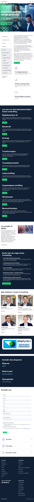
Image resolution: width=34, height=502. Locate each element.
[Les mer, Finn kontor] (31, 445)
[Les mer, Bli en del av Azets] (31, 452)
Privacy (19, 465)
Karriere (3, 469)
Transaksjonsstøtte (6, 65)
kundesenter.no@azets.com (7, 373)
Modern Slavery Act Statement (24, 467)
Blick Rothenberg (21, 493)
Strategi (4, 60)
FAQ (2, 476)
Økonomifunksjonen (6, 57)
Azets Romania (21, 487)
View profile (3, 311)
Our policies (20, 469)
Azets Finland (20, 484)
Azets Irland (20, 486)
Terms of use (20, 471)
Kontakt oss (4, 471)
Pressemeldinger (5, 473)
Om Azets (3, 462)
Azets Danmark (21, 482)
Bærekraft (4, 55)
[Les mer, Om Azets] (31, 439)
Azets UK (20, 491)
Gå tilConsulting (6, 52)
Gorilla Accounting (21, 495)
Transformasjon (5, 62)
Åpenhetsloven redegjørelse (23, 473)
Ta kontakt (4, 23)
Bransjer (3, 465)
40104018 (4, 366)
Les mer (5, 122)
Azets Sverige (21, 489)
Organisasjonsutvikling (7, 70)
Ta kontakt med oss (4, 244)
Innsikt (3, 467)
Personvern (20, 462)
